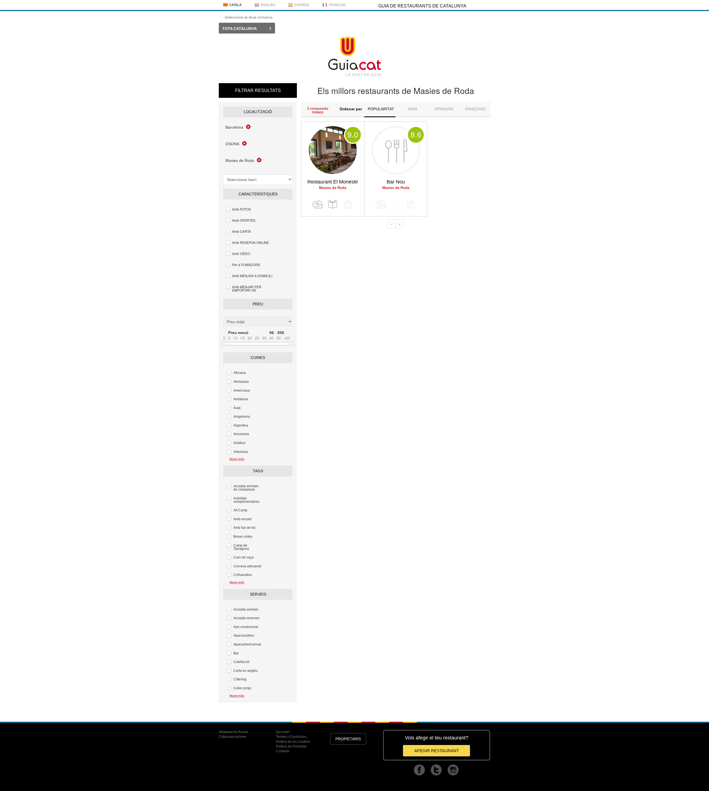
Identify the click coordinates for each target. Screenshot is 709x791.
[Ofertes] (318, 204)
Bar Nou (396, 182)
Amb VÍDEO (241, 253)
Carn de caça (243, 557)
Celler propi (242, 688)
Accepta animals (245, 609)
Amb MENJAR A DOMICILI (252, 275)
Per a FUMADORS (246, 264)
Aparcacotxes (243, 635)
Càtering (239, 679)
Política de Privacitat (291, 746)
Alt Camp (240, 510)
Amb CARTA (241, 231)
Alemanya (241, 382)
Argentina (240, 425)
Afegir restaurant (436, 750)
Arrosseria (241, 434)
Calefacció (241, 662)
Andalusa (240, 399)
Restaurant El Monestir (332, 182)
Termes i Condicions (291, 737)
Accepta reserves (246, 618)
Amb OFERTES (243, 220)
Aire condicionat (245, 627)
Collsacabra (242, 575)
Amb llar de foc (244, 528)
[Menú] (333, 204)
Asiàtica (239, 443)
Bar (236, 653)
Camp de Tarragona (241, 547)
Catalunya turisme (232, 737)
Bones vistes (243, 537)
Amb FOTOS (241, 209)
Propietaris (348, 739)
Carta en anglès (245, 671)
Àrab (237, 408)
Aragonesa (241, 417)
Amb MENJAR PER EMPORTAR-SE (246, 288)
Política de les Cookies (293, 742)
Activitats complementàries (246, 500)
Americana (241, 390)
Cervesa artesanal (247, 566)
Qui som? (283, 732)
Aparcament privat (247, 644)
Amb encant (242, 519)
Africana (239, 373)
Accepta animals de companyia (245, 487)
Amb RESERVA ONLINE (250, 242)
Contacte (282, 751)
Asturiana (240, 452)
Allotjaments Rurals (233, 732)
